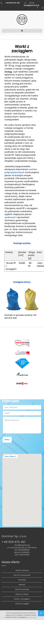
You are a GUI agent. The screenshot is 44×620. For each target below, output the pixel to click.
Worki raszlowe (22, 570)
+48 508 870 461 (12, 3)
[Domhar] (22, 19)
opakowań (10, 217)
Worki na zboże (22, 594)
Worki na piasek (22, 589)
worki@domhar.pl (31, 5)
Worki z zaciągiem (22, 599)
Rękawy (22, 584)
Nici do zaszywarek (22, 575)
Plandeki (22, 580)
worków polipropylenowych (21, 171)
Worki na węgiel (22, 603)
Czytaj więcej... (32, 617)
